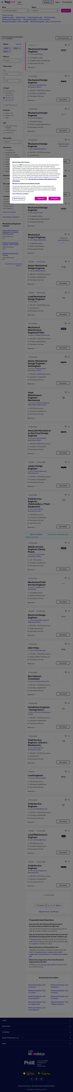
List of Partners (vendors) (20, 194)
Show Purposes (19, 198)
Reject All (41, 198)
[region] (36, 181)
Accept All (54, 198)
